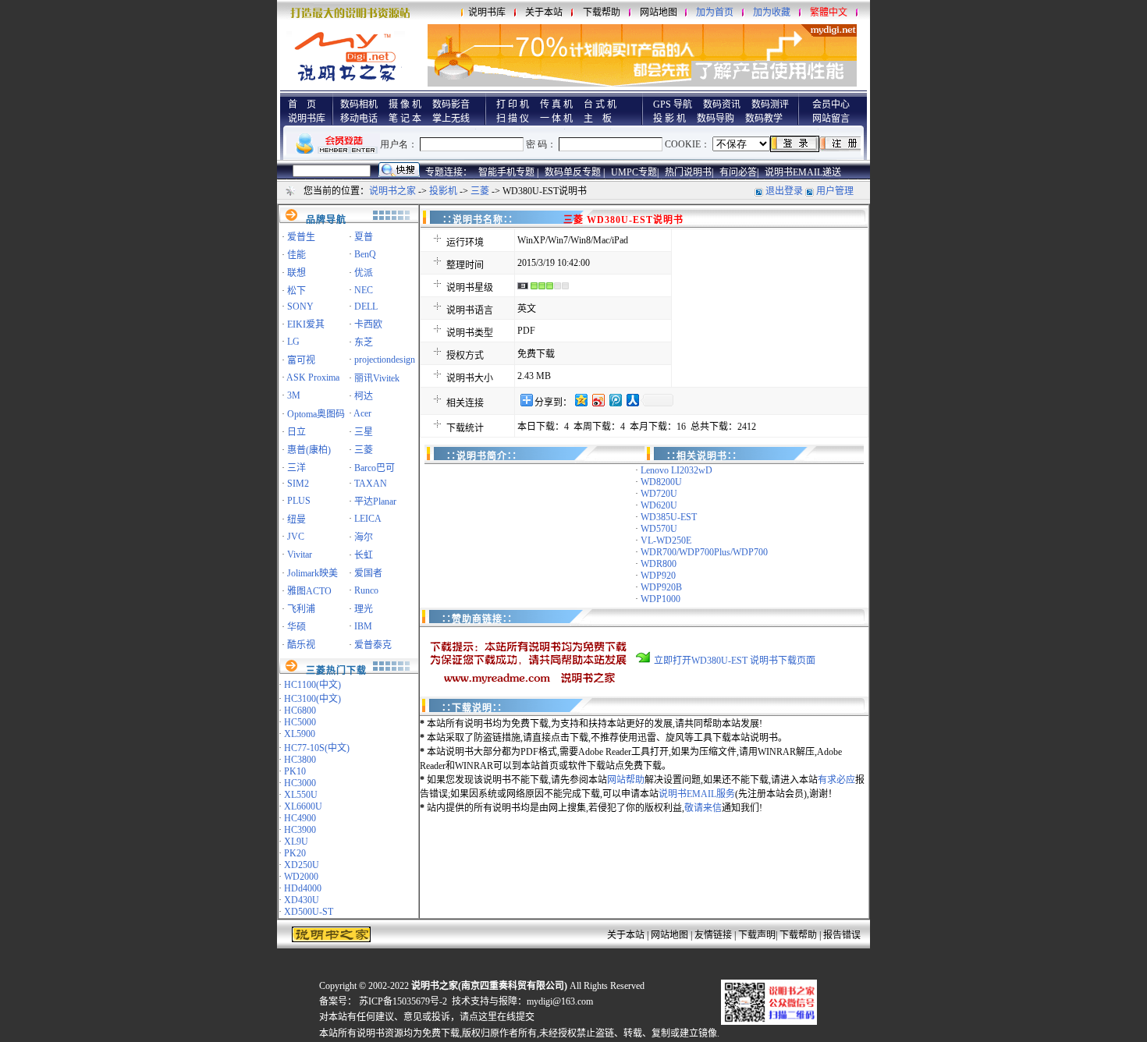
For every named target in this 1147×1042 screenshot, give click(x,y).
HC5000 (300, 722)
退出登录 (784, 191)
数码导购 (715, 118)
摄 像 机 (405, 104)
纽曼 (296, 519)
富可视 (301, 360)
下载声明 (757, 935)
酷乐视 (301, 645)
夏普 (363, 237)
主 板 (598, 118)
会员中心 (831, 104)
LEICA (368, 518)
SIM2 (298, 483)
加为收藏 (771, 12)
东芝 (363, 342)
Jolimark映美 (312, 573)
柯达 (363, 396)
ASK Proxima (312, 377)
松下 (296, 290)
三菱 (480, 191)
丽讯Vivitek (376, 378)
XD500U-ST (308, 911)
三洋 (296, 468)
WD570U (659, 528)
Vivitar (299, 554)
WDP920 (658, 575)
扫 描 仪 (512, 118)
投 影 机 (669, 118)
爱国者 (368, 573)
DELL (366, 306)
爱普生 (301, 237)
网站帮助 (626, 779)
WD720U (659, 493)
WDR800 (658, 563)
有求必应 (836, 779)
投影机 (443, 191)
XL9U (296, 841)
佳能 (296, 255)
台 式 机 (600, 104)
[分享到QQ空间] (580, 399)
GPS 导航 (672, 104)
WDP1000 (660, 599)
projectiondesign (384, 359)
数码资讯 (721, 104)
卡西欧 (368, 324)
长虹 (363, 555)
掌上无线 (451, 118)
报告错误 (842, 935)
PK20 (295, 853)
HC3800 (300, 759)
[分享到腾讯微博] (614, 399)
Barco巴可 (374, 468)
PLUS (299, 500)
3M (293, 395)
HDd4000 (302, 888)
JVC (295, 536)
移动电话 (359, 118)
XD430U (301, 900)
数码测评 (770, 104)
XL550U (301, 794)
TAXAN (370, 483)
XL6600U (303, 806)
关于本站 (544, 12)
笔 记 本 (405, 118)
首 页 (302, 104)
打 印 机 (512, 104)
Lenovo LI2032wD (676, 470)
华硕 (296, 627)
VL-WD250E (666, 540)
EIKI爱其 (306, 324)
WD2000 (301, 876)
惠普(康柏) (309, 450)
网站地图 (658, 12)
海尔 (363, 537)
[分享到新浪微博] (597, 399)
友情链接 (713, 935)
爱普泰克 (373, 645)
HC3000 (300, 783)
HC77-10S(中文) (317, 748)
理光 (363, 609)
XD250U (301, 864)
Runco (366, 590)
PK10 (295, 771)
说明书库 (487, 12)
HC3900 (300, 829)
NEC (363, 290)
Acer (362, 413)
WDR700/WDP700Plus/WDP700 (704, 552)
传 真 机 (556, 104)
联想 (296, 273)
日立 (296, 432)
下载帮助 (601, 12)
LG (293, 341)
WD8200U (661, 482)
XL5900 (299, 733)
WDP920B (661, 587)
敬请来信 (703, 808)
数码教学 (764, 118)
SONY (300, 306)
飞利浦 (301, 609)
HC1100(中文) (312, 684)
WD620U (659, 505)
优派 (363, 273)
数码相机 (359, 104)
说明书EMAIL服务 (697, 794)
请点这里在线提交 (497, 1017)
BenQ (365, 254)
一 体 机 (556, 118)
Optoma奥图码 (316, 414)
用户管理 (835, 191)
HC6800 (300, 710)
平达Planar (375, 501)
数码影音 (451, 104)
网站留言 (831, 118)
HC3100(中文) (312, 698)
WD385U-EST (669, 517)
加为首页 (714, 12)
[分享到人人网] (632, 399)
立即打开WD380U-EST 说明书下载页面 (734, 660)
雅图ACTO (309, 591)
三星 (363, 432)
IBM (363, 626)
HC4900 (300, 818)
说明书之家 (392, 191)
